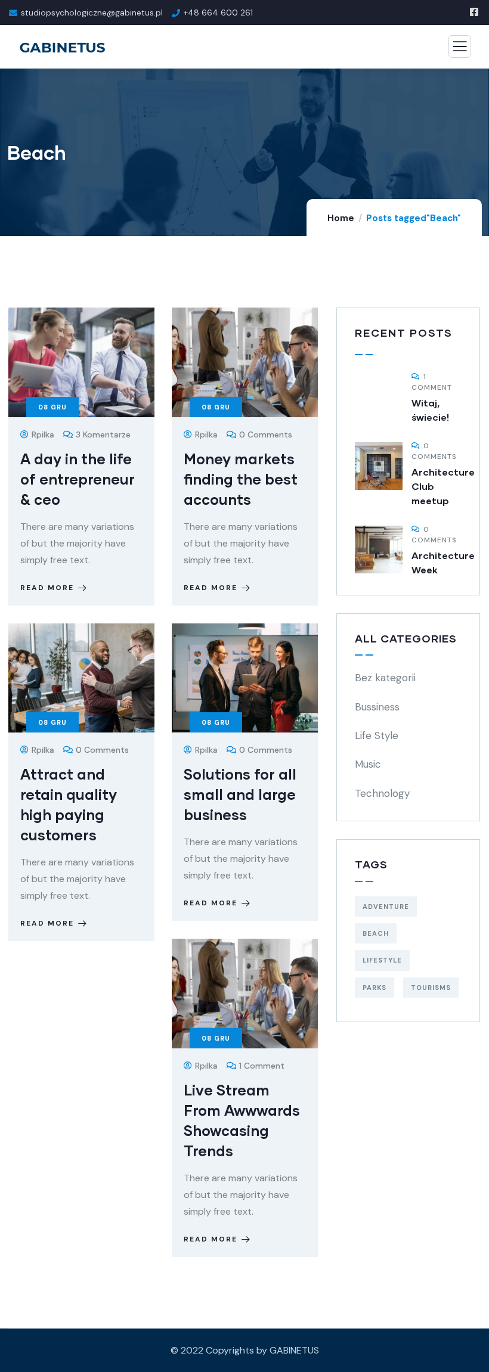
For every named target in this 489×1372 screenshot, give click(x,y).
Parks (374, 987)
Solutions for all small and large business (240, 794)
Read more (47, 587)
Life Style (376, 735)
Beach (376, 933)
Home (340, 218)
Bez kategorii (385, 677)
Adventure (386, 906)
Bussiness (377, 706)
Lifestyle (382, 960)
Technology (382, 793)
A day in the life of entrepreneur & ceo (77, 479)
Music (368, 764)
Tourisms (431, 987)
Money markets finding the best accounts (241, 479)
